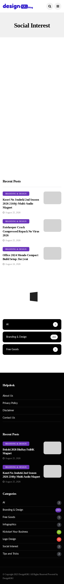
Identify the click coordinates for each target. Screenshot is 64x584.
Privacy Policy (10, 403)
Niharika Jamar (15, 115)
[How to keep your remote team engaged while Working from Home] (32, 143)
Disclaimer (8, 410)
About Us (8, 396)
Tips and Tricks (11, 554)
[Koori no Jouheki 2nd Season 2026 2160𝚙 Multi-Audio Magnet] (52, 198)
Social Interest (18, 70)
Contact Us (9, 418)
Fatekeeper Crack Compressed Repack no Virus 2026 (21, 231)
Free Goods (9, 517)
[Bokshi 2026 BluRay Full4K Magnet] (52, 448)
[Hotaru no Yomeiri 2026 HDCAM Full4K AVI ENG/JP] (32, 308)
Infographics (9, 524)
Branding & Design (16, 194)
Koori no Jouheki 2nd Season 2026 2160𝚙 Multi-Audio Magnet (21, 203)
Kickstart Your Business (23, 132)
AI (4, 502)
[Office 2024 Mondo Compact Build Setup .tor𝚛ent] (52, 253)
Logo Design (9, 539)
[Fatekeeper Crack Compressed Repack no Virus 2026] (52, 225)
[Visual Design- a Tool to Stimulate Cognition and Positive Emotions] (32, 81)
